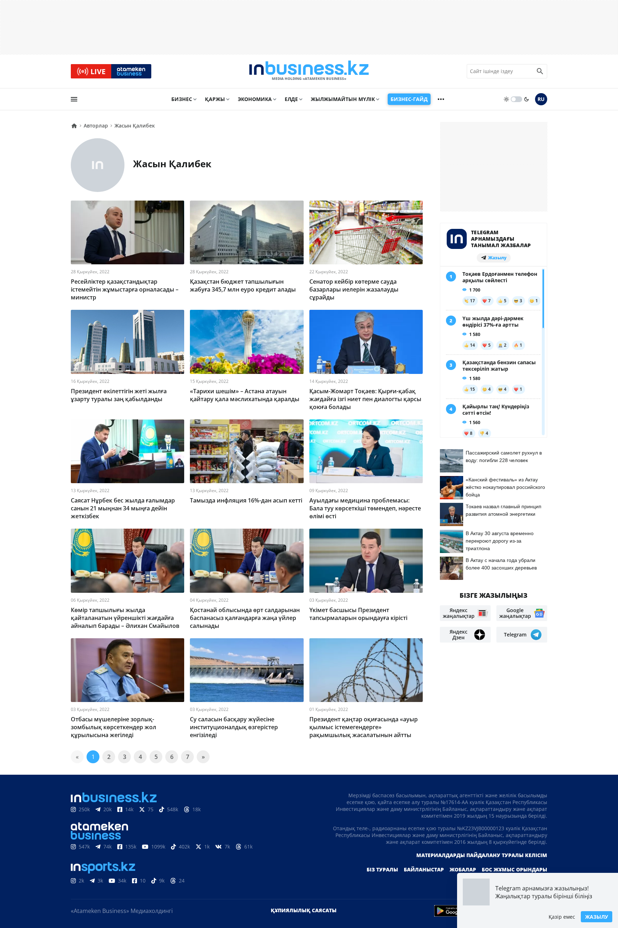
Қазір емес (562, 916)
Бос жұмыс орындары (514, 869)
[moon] (526, 99)
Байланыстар (424, 869)
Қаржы (215, 99)
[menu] (74, 99)
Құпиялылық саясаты (304, 910)
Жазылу (596, 916)
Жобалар (463, 869)
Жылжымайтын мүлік (343, 99)
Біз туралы (382, 869)
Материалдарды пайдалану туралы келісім (481, 855)
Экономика (255, 99)
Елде (291, 99)
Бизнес (181, 99)
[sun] (506, 99)
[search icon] (540, 71)
